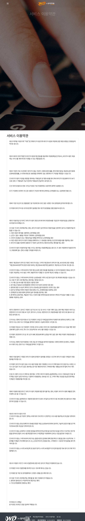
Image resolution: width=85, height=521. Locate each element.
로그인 (59, 517)
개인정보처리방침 (38, 517)
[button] (8, 3)
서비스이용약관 (50, 517)
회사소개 (28, 517)
